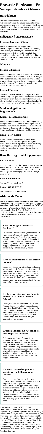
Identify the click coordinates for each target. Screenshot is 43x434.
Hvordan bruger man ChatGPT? (12, 407)
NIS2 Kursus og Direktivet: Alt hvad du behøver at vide (17, 423)
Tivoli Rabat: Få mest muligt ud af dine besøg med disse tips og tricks (21, 425)
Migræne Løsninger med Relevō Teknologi (25, 412)
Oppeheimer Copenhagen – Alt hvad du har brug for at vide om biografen (19, 409)
